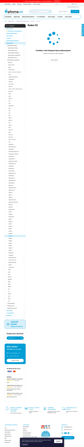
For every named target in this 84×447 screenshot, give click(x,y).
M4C (10, 108)
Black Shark (11, 252)
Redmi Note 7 (11, 166)
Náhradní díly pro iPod (12, 57)
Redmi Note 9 (11, 175)
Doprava (14, 4)
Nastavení (25, 444)
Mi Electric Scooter (12, 262)
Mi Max (10, 238)
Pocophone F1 (12, 79)
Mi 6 (9, 113)
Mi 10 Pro (11, 134)
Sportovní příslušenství (12, 40)
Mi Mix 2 (10, 245)
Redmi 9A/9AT (12, 69)
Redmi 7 (10, 223)
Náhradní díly (9, 43)
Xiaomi (9, 67)
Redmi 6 (10, 219)
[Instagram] (62, 433)
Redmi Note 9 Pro (12, 180)
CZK (75, 4)
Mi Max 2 (10, 240)
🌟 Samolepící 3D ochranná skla (14, 31)
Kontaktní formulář (15, 360)
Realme (9, 286)
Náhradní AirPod (8, 436)
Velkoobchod (7, 442)
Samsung (10, 62)
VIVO (9, 296)
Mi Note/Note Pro (12, 146)
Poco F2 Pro (11, 84)
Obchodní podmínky (27, 4)
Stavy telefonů (7, 432)
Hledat (49, 11)
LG (8, 291)
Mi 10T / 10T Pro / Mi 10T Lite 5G (15, 89)
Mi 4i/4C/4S (11, 105)
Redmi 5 (10, 211)
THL (9, 289)
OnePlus (9, 276)
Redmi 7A (11, 226)
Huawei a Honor (11, 64)
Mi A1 (10, 74)
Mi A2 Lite (11, 91)
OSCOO (9, 293)
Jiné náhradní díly (11, 303)
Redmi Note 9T (12, 182)
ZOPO (9, 298)
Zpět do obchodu (54, 60)
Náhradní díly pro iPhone (13, 48)
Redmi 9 (10, 231)
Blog (5, 438)
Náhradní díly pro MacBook (13, 52)
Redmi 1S (10, 192)
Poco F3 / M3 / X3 (12, 260)
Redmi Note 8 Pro (12, 173)
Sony (9, 274)
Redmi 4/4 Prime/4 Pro (13, 202)
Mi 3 (9, 101)
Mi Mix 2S (11, 248)
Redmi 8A (11, 81)
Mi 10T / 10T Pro (12, 139)
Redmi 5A (11, 214)
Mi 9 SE (10, 125)
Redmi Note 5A (12, 158)
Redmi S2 (10, 197)
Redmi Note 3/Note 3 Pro (14, 151)
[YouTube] (65, 433)
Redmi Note (11, 144)
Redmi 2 (10, 195)
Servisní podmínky (36, 4)
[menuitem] (9, 17)
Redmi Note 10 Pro (12, 187)
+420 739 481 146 (14, 356)
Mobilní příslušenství (11, 33)
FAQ (5, 427)
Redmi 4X (11, 207)
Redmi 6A (11, 221)
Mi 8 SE (10, 117)
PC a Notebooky (10, 313)
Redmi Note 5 (11, 156)
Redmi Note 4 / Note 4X (13, 154)
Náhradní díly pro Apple (12, 45)
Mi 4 (9, 103)
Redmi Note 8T (12, 170)
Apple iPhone (9, 28)
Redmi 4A (11, 204)
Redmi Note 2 (11, 149)
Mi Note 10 (11, 185)
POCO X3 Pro (11, 267)
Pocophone (11, 255)
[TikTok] (68, 433)
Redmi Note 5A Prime (13, 161)
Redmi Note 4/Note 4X (13, 76)
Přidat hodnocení (11, 337)
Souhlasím (58, 441)
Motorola (10, 279)
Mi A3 (10, 96)
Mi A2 (10, 93)
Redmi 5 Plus (11, 216)
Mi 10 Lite (11, 137)
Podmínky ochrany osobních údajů (30, 437)
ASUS (9, 272)
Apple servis (9, 35)
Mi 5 (9, 110)
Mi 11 (10, 141)
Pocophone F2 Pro (12, 257)
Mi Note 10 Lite (12, 190)
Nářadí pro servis (10, 305)
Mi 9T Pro (11, 129)
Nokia (9, 284)
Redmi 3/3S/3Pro (12, 199)
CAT (9, 301)
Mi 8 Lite (10, 120)
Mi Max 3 (10, 243)
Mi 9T (10, 127)
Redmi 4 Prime (12, 209)
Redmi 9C (11, 235)
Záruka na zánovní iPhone (10, 430)
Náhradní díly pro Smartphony (13, 60)
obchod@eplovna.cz (15, 353)
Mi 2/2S (10, 98)
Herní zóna (9, 315)
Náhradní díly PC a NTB (12, 308)
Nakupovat (57, 1)
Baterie (10, 264)
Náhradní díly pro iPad (12, 50)
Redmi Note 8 (11, 168)
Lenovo (9, 269)
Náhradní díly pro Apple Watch (14, 55)
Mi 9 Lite (10, 86)
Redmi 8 (10, 228)
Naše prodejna (8, 4)
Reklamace (19, 4)
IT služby (8, 38)
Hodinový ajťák (8, 440)
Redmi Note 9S (12, 178)
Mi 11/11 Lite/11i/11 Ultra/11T (15, 72)
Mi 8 (9, 115)
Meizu (9, 281)
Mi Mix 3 (10, 250)
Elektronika (9, 310)
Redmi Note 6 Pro (12, 163)
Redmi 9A (11, 233)
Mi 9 (9, 122)
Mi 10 (10, 132)
